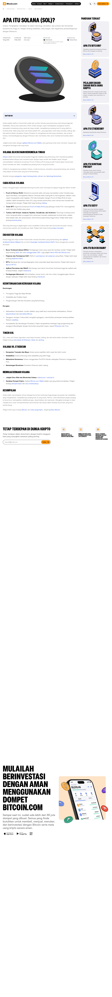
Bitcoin (24, 410)
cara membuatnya (31, 384)
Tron (66, 326)
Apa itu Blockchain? (94, 248)
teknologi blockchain (53, 176)
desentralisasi (11, 314)
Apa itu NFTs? (11, 265)
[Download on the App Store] (9, 834)
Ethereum (58, 326)
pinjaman (51, 256)
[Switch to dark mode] (90, 3)
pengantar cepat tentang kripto (26, 176)
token (33, 340)
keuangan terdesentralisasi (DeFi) (43, 242)
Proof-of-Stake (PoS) (37, 207)
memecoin (41, 277)
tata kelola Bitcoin (25, 314)
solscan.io (50, 377)
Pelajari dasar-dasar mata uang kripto (93, 85)
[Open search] (94, 3)
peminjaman (40, 256)
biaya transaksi (58, 228)
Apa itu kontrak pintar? (92, 165)
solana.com (41, 377)
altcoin (40, 176)
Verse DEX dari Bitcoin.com (60, 252)
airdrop (41, 340)
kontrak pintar (17, 220)
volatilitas (15, 320)
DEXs (17, 252)
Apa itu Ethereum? (93, 128)
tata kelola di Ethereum (22, 340)
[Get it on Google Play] (22, 834)
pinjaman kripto (17, 258)
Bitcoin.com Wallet (37, 381)
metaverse (27, 271)
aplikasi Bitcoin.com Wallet (32, 143)
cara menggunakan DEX (31, 252)
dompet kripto (17, 384)
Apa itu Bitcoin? (92, 45)
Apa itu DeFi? (90, 205)
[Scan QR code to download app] (31, 834)
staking (44, 203)
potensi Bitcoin (54, 410)
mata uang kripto (36, 410)
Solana (5, 157)
